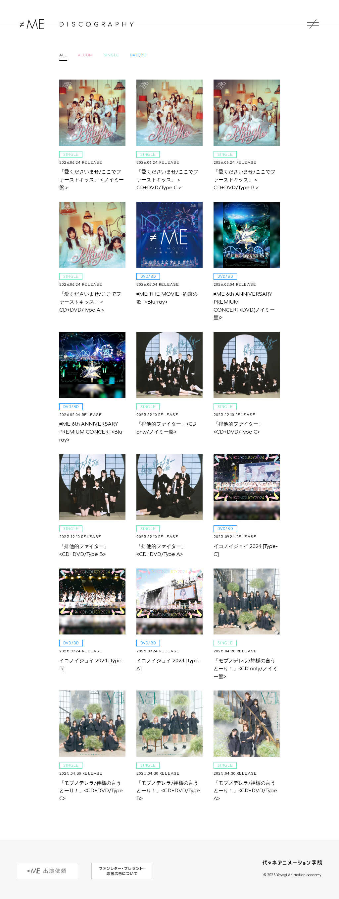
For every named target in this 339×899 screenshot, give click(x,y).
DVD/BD (138, 55)
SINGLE (111, 55)
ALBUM (85, 55)
